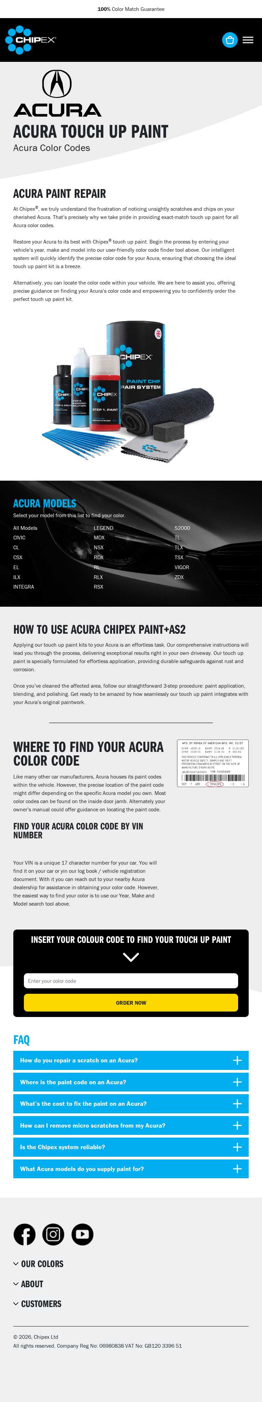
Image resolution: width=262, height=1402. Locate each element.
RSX (98, 586)
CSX (17, 557)
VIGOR (182, 567)
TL (177, 537)
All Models (25, 527)
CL (16, 547)
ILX (16, 577)
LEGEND (103, 527)
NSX (98, 547)
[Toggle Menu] (248, 40)
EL (16, 567)
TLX (179, 547)
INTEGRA (23, 586)
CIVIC (19, 537)
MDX (99, 537)
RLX (98, 577)
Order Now (131, 1002)
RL (97, 567)
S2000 (182, 527)
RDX (98, 557)
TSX (179, 557)
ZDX (179, 577)
